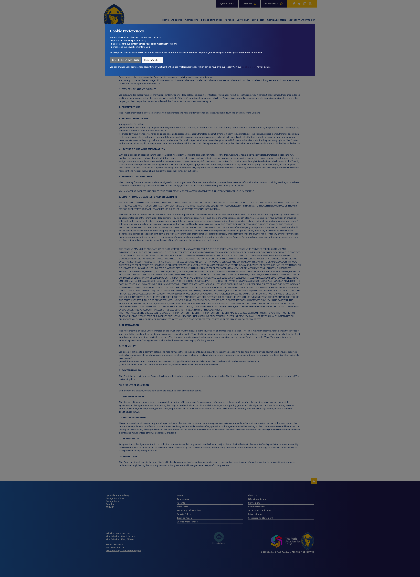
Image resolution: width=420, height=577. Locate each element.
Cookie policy (249, 66)
